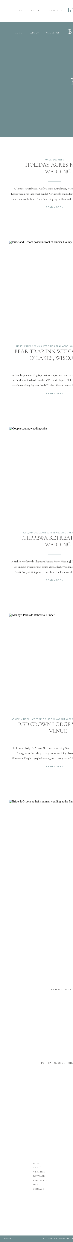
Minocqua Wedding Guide (36, 719)
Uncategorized (54, 160)
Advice (15, 719)
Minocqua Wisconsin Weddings (48, 533)
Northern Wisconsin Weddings (35, 346)
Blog (25, 533)
